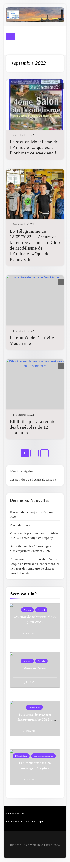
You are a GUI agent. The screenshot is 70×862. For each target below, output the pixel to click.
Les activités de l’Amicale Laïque (33, 479)
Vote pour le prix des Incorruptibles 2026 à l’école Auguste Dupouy (35, 719)
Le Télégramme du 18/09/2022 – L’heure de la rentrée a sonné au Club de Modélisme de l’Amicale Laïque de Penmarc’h (35, 245)
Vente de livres (20, 525)
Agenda (41, 661)
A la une (27, 610)
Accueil (41, 610)
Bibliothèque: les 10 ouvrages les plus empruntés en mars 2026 (35, 768)
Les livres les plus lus (43, 756)
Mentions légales (21, 471)
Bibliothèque (21, 756)
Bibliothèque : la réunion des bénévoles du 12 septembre (34, 427)
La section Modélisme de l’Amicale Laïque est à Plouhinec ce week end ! (34, 147)
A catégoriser (34, 707)
